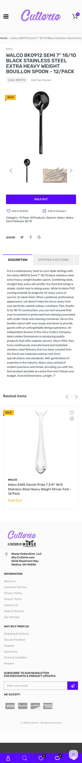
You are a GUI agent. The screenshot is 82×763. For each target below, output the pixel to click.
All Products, (38, 217)
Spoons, (51, 217)
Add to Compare (57, 211)
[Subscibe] (72, 685)
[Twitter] (22, 237)
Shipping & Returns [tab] (53, 260)
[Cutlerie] (41, 16)
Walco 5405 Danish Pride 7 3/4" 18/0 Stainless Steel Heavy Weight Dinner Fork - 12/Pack (39, 489)
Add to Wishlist (20, 211)
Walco (9, 48)
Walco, (61, 217)
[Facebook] (30, 237)
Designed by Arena (51, 722)
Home (4, 38)
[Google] (39, 237)
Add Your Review (41, 80)
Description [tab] (17, 260)
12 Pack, (24, 217)
